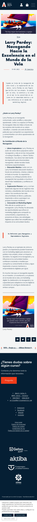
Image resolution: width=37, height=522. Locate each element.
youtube (21, 415)
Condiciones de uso (18, 428)
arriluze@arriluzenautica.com (21, 400)
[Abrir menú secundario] (33, 4)
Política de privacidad (19, 424)
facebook (20, 410)
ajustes (17, 511)
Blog (18, 37)
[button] (17, 339)
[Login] (21, 5)
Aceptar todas (8, 515)
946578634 (16, 398)
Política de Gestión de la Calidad (18, 430)
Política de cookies (19, 426)
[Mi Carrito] (27, 4)
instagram (20, 408)
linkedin (20, 413)
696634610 (25, 398)
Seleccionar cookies (9, 518)
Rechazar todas (20, 515)
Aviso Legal (18, 422)
